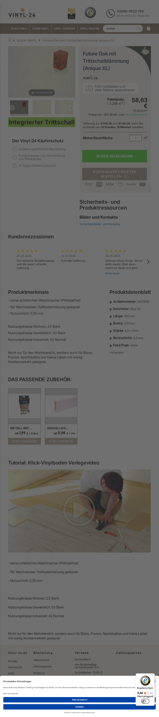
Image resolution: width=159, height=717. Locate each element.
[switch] (145, 701)
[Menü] (152, 675)
